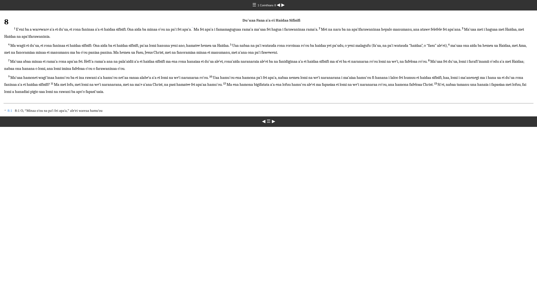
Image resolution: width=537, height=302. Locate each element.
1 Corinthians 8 (267, 5)
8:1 (10, 111)
